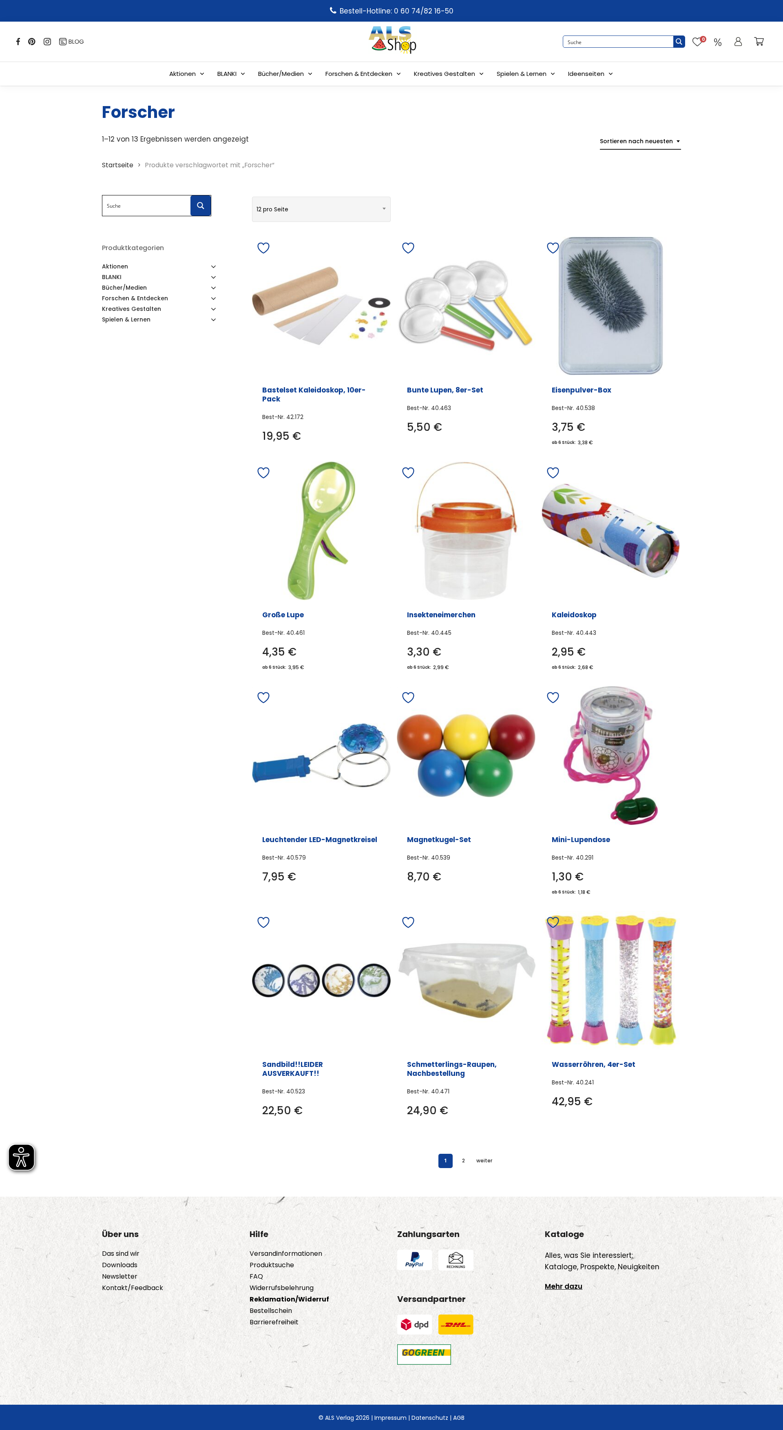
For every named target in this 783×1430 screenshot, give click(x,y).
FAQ (256, 1277)
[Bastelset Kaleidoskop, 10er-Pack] (321, 306)
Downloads (119, 1265)
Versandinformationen (286, 1254)
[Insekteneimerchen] (466, 530)
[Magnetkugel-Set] (466, 755)
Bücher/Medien (281, 73)
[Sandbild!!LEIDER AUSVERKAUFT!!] (321, 980)
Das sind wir (120, 1254)
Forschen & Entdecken (358, 73)
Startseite (117, 165)
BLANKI (227, 73)
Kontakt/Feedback (132, 1288)
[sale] (718, 41)
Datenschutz (429, 1418)
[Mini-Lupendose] (611, 755)
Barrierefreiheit (274, 1322)
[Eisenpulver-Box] (611, 306)
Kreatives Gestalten (444, 73)
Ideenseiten (586, 73)
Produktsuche (272, 1265)
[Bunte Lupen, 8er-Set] (466, 306)
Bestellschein (271, 1311)
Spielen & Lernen (521, 73)
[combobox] (640, 141)
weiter (484, 1160)
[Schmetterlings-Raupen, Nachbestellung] (466, 980)
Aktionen (182, 73)
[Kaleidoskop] (611, 530)
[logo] (392, 42)
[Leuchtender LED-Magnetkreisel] (321, 755)
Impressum (390, 1418)
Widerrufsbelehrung (282, 1288)
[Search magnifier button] (679, 41)
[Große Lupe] (321, 530)
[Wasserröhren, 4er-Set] (611, 980)
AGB (458, 1418)
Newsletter (119, 1277)
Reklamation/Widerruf (289, 1299)
